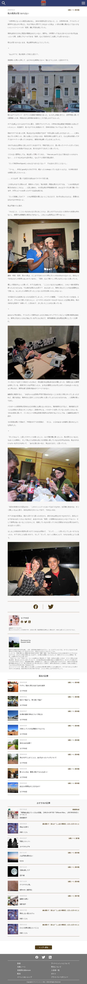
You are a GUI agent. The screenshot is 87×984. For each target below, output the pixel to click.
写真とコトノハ (25, 841)
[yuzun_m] (25, 622)
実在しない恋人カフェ (27, 913)
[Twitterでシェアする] (51, 606)
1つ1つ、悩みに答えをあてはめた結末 (32, 685)
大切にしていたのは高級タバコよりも (32, 729)
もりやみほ (25, 618)
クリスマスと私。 (25, 884)
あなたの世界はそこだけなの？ (30, 786)
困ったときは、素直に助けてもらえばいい (34, 772)
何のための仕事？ (25, 743)
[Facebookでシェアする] (35, 606)
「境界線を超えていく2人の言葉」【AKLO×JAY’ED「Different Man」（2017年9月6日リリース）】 (49, 813)
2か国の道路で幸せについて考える (31, 714)
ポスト (53, 974)
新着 (19, 963)
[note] (29, 622)
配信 (19, 974)
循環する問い (24, 899)
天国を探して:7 (25, 870)
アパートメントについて (60, 963)
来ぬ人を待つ (24, 827)
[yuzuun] (22, 622)
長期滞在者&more (24, 970)
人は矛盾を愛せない (26, 856)
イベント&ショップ (24, 977)
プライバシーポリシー (59, 977)
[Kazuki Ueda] (14, 642)
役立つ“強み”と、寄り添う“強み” (31, 700)
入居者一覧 (55, 970)
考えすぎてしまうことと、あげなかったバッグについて (38, 757)
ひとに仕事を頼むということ (29, 928)
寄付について (56, 967)
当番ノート (21, 967)
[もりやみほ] (14, 620)
